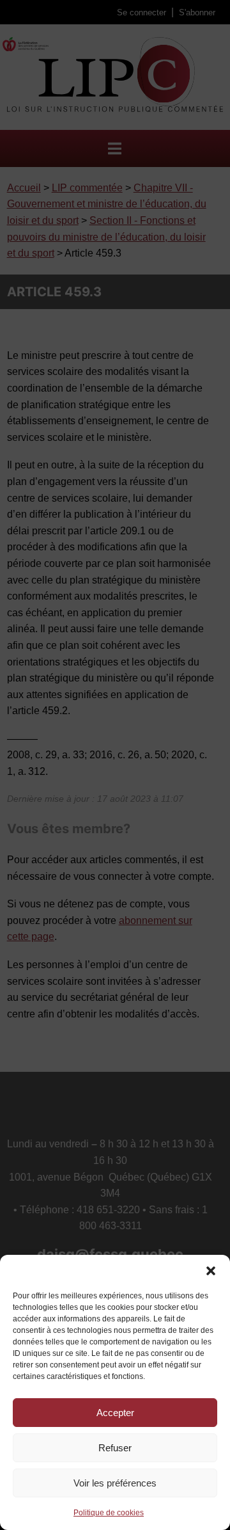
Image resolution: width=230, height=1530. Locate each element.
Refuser (115, 1447)
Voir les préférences (115, 1483)
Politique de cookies (108, 1512)
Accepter (115, 1412)
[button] (210, 1270)
